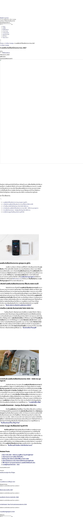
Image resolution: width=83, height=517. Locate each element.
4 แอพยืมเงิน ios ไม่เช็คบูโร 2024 (7, 482)
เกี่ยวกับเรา (4, 36)
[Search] (11, 24)
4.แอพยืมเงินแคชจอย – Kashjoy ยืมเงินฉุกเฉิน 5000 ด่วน (17, 210)
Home (3, 26)
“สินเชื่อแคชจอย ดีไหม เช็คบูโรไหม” (10, 423)
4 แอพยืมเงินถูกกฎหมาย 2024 (7, 512)
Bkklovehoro (6, 53)
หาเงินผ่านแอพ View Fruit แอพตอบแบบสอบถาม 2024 (13, 504)
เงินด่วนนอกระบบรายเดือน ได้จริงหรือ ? (12, 457)
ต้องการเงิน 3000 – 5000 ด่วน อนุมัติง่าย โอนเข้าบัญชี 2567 (17, 455)
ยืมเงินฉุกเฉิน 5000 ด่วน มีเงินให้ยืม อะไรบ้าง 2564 (15, 459)
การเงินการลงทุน (8, 43)
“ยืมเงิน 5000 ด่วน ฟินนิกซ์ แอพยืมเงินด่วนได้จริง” (18, 305)
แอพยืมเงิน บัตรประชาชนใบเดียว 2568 (9, 497)
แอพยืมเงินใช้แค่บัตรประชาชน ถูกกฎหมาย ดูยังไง (15, 202)
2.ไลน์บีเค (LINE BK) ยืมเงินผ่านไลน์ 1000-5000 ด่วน (16, 206)
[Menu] (0, 40)
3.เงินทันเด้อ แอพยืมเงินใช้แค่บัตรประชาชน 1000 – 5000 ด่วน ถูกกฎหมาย (21, 208)
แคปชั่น (4, 28)
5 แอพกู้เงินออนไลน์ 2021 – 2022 (11, 464)
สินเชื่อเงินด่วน (5, 29)
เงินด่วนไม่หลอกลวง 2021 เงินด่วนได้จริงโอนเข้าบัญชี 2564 (18, 460)
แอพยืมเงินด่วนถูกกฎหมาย (28, 277)
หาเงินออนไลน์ (5, 32)
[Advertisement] (36, 8)
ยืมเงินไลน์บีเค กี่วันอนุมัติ (29, 327)
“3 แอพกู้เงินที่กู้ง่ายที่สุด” (35, 402)
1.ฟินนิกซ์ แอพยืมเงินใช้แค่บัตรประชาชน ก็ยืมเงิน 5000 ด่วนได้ (18, 204)
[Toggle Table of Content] (1, 199)
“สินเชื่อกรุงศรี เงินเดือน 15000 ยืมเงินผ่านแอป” (20, 445)
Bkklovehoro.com (17, 278)
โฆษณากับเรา (5, 37)
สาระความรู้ (5, 31)
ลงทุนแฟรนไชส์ (5, 34)
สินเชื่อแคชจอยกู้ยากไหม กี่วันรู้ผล (7, 472)
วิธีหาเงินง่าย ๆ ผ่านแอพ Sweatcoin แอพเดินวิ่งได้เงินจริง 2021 (18, 462)
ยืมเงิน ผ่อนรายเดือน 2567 (6, 490)
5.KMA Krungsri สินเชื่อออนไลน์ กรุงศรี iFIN (14, 212)
